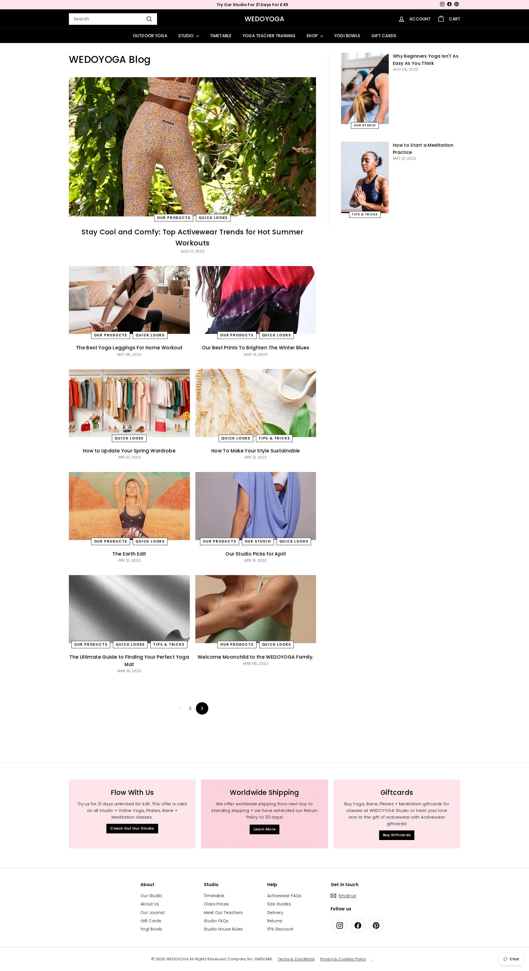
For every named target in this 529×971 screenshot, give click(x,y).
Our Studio (258, 541)
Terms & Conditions (296, 959)
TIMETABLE (220, 36)
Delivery (275, 912)
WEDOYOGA (265, 18)
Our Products (174, 217)
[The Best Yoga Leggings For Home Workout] (129, 300)
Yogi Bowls (151, 929)
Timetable (214, 895)
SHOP (312, 36)
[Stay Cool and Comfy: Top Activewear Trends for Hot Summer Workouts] (192, 146)
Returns (275, 921)
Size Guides (279, 904)
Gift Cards (151, 921)
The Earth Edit (129, 554)
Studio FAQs (216, 921)
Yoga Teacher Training (268, 36)
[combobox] (113, 19)
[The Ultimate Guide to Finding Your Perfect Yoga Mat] (129, 609)
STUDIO (186, 36)
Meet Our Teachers (223, 912)
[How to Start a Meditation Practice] (365, 177)
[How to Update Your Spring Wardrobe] (129, 403)
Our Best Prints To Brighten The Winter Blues (255, 347)
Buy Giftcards (397, 835)
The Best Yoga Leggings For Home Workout (129, 347)
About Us (150, 904)
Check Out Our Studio (132, 828)
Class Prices (216, 904)
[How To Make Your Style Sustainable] (255, 403)
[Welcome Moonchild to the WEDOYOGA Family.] (255, 609)
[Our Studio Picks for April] (255, 506)
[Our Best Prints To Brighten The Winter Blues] (255, 300)
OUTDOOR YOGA (150, 36)
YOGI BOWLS (347, 36)
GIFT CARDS (383, 36)
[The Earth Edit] (129, 506)
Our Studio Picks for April (255, 554)
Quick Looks (213, 217)
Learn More (264, 829)
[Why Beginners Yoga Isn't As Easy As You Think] (365, 88)
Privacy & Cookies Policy (343, 959)
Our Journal (152, 912)
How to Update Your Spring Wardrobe (129, 450)
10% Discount (280, 929)
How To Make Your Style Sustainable (255, 450)
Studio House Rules (223, 929)
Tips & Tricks (274, 438)
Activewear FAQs (284, 895)
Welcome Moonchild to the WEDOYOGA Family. (256, 657)
